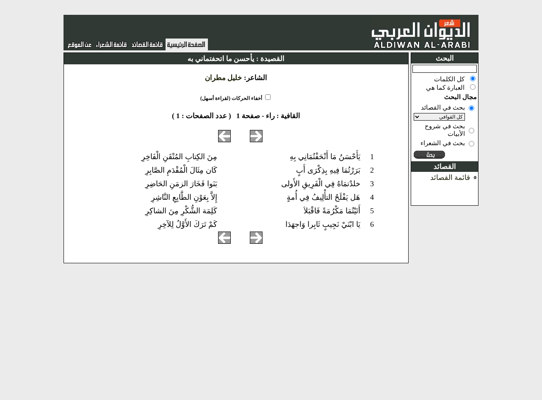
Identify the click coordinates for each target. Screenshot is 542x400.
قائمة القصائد (450, 178)
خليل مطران (223, 78)
